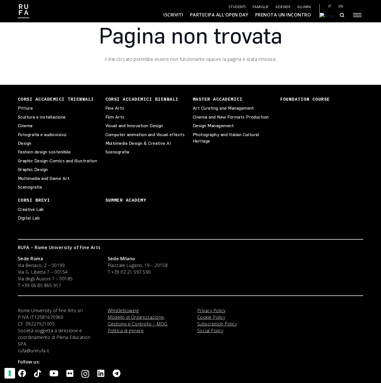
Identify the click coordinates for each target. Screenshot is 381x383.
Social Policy (210, 330)
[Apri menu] (357, 15)
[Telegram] (116, 374)
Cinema (25, 125)
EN (341, 6)
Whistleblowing (123, 310)
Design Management (213, 125)
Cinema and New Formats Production (231, 117)
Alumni (304, 7)
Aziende (283, 7)
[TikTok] (37, 374)
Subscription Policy (217, 324)
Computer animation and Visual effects (145, 134)
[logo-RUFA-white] (23, 11)
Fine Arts (114, 108)
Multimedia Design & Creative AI (138, 143)
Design (25, 143)
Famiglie (261, 7)
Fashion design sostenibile (44, 152)
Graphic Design (33, 169)
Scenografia (30, 187)
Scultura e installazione (42, 117)
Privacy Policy (211, 310)
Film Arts (115, 117)
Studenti (237, 7)
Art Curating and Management (223, 108)
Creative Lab (31, 209)
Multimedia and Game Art (43, 178)
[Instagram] (85, 374)
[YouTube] (53, 374)
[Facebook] (22, 374)
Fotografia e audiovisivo (42, 134)
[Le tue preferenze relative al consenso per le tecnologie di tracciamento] (9, 373)
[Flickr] (69, 374)
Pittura (25, 108)
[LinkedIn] (100, 374)
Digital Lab (29, 218)
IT (329, 6)
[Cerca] (342, 15)
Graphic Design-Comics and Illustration (57, 160)
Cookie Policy (211, 317)
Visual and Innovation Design (134, 125)
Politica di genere (126, 330)
